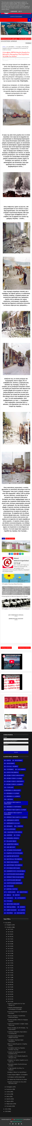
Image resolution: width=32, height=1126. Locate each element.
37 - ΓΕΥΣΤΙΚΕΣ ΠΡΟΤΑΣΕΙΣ (12, 868)
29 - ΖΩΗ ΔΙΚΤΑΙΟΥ (9, 847)
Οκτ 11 (9, 977)
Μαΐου (8, 1096)
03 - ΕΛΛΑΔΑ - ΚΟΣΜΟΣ (11, 766)
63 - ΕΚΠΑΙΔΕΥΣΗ (19, 913)
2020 (6, 1111)
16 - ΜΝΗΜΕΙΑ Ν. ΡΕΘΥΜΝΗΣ (12, 807)
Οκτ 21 (9, 953)
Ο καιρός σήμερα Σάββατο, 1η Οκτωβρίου (17, 1074)
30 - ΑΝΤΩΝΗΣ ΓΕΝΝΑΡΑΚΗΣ (12, 850)
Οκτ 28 (9, 936)
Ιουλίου (8, 1091)
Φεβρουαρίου (9, 1103)
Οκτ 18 (9, 960)
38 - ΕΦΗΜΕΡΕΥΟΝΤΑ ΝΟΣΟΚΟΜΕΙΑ (14, 871)
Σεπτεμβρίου (9, 1087)
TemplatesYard (18, 1119)
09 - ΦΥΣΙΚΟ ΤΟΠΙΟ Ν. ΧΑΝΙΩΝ (13, 778)
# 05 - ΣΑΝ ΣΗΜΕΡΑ (10, 538)
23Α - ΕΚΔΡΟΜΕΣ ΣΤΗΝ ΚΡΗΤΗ (13, 832)
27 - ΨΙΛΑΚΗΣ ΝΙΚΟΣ (10, 841)
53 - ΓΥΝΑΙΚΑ (8, 901)
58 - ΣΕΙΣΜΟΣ (21, 907)
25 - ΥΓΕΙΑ (17, 835)
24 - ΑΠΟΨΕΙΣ (8, 835)
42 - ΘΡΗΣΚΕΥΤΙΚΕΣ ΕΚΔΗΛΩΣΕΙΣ (14, 877)
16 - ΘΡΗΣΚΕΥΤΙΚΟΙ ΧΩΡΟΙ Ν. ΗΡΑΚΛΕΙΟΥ (12, 803)
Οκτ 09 (9, 982)
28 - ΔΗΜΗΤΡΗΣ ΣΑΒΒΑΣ (11, 844)
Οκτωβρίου (9, 927)
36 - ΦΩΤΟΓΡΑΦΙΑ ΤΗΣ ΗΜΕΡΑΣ (13, 865)
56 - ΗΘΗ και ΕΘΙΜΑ (10, 907)
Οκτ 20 (9, 955)
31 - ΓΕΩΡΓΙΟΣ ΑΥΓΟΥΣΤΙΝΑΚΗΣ (13, 853)
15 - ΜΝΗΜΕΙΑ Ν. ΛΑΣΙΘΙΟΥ (12, 796)
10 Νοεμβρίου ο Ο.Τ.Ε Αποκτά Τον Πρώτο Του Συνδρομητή (15, 609)
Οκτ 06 (9, 989)
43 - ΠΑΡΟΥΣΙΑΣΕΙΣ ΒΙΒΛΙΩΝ (12, 880)
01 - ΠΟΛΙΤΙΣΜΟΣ (17, 760)
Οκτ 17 (9, 963)
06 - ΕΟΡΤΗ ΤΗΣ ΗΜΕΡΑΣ (11, 772)
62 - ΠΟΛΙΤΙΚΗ (8, 913)
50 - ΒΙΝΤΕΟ (16, 895)
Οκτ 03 (9, 996)
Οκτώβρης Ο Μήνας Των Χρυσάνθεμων (16, 1072)
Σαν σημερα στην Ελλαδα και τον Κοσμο (17, 1079)
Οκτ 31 (9, 929)
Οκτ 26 (9, 941)
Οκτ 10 (9, 979)
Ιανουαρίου (9, 1106)
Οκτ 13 (9, 972)
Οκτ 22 (9, 951)
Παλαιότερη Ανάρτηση (24, 647)
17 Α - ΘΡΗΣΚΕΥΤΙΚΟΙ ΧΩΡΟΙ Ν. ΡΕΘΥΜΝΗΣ (13, 813)
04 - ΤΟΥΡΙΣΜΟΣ (8, 769)
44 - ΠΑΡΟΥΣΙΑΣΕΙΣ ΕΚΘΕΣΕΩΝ (13, 883)
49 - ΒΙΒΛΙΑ (7, 895)
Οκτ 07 (9, 987)
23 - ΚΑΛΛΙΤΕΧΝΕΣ (9, 829)
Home (4, 46)
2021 (6, 1109)
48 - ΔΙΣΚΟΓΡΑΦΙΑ (22, 892)
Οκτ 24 (9, 946)
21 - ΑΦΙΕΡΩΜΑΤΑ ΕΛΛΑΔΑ (12, 823)
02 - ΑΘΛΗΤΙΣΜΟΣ (9, 763)
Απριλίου (8, 1099)
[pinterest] (19, 1124)
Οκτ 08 (9, 984)
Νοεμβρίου (9, 924)
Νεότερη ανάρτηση (6, 647)
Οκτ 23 (9, 948)
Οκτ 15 (9, 967)
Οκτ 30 (9, 931)
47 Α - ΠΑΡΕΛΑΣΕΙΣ (9, 892)
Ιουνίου (8, 1094)
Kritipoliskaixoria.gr (17, 1121)
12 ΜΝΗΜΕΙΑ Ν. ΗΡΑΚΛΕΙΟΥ (12, 790)
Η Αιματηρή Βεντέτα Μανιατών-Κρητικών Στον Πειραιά (15, 596)
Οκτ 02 (9, 999)
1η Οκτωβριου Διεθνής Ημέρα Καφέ (16, 1077)
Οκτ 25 (9, 943)
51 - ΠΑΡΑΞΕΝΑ (8, 898)
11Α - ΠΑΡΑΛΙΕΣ (8, 787)
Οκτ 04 (9, 994)
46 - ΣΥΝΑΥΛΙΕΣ (8, 886)
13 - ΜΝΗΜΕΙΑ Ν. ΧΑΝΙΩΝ (11, 793)
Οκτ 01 (9, 1001)
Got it (20, 11)
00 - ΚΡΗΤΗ (7, 760)
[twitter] (13, 1124)
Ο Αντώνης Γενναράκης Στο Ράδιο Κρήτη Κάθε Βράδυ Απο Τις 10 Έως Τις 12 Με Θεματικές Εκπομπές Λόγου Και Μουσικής (15, 710)
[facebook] (10, 1124)
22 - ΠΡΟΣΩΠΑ (8, 826)
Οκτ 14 (9, 970)
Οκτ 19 (9, 958)
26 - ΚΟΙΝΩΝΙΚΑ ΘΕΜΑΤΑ (11, 838)
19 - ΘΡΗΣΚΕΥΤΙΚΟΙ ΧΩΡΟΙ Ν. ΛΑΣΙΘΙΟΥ (15, 817)
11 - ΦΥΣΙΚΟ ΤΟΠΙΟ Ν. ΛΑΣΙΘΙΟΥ (13, 784)
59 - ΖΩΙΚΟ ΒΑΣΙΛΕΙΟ (10, 910)
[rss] (21, 1124)
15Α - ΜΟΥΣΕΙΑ (8, 799)
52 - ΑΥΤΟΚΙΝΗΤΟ (20, 898)
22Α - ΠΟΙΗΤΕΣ (18, 826)
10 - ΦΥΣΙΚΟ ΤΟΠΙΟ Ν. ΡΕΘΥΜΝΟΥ (14, 781)
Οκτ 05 (9, 991)
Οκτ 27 (9, 939)
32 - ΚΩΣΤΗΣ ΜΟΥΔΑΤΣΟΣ (11, 856)
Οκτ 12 (9, 975)
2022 (6, 922)
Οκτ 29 (9, 934)
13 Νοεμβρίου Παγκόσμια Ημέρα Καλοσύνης (12, 584)
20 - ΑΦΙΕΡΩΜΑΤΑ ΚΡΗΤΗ (11, 820)
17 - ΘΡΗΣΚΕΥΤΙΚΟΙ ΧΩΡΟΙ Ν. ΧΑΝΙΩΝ (15, 810)
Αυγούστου (9, 1089)
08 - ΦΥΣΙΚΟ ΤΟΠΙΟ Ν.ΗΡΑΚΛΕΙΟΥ (14, 775)
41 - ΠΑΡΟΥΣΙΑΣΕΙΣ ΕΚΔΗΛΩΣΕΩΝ (14, 874)
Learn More (14, 11)
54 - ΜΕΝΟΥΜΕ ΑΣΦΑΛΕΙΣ (11, 904)
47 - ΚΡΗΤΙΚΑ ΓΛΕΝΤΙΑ (10, 889)
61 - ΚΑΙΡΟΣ (21, 910)
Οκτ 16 (9, 965)
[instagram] (16, 1124)
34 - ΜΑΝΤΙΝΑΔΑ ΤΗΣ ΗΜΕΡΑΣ (13, 859)
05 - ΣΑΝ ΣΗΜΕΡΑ (10, 46)
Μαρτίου (8, 1101)
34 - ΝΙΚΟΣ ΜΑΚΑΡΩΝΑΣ (11, 862)
